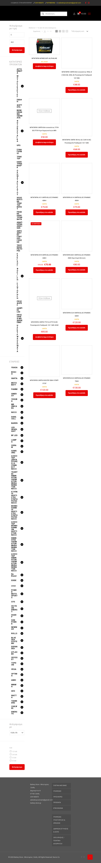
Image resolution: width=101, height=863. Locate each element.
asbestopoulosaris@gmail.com (69, 3)
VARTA (76, 81)
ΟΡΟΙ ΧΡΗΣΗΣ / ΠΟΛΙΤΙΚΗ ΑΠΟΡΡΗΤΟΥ (58, 841)
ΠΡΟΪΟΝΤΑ (57, 802)
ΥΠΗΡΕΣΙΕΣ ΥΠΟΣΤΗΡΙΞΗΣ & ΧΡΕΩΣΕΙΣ (59, 820)
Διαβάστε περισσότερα (44, 66)
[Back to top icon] (90, 857)
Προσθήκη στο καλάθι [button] (76, 90)
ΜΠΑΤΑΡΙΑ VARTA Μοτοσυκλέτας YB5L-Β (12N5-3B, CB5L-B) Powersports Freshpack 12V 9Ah (76, 75)
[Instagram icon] (89, 3)
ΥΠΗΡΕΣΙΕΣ (57, 791)
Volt (10, 748)
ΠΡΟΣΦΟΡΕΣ (57, 797)
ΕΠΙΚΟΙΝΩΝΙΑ (58, 808)
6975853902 (51, 3)
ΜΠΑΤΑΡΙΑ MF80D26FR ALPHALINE (44, 58)
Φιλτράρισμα (17, 50)
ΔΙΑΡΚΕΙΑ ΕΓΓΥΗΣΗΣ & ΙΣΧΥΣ (60, 830)
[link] (42, 31)
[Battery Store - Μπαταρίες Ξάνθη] (22, 14)
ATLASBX (44, 62)
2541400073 (39, 3)
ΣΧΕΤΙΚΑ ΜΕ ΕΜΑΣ (60, 785)
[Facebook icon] (86, 3)
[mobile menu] (89, 14)
